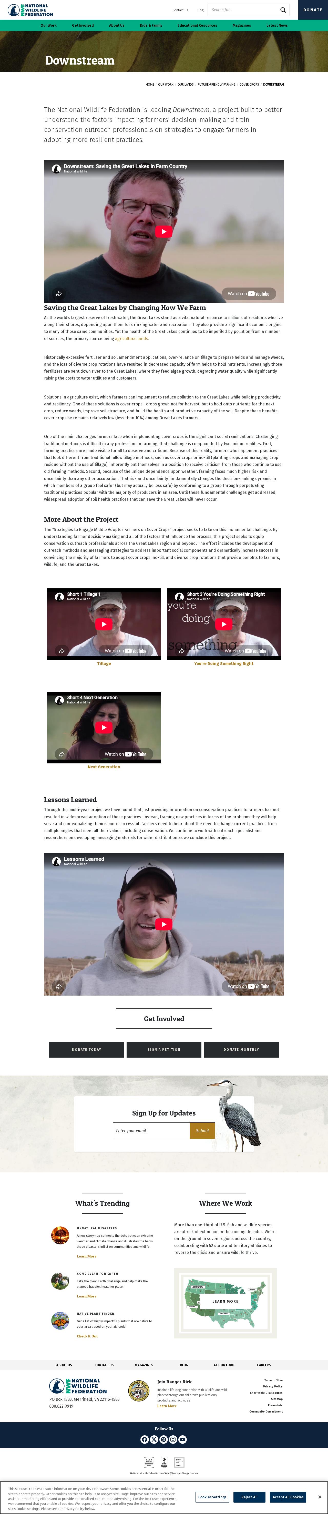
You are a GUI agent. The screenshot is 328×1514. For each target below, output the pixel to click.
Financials (275, 1405)
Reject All (249, 1497)
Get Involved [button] (83, 25)
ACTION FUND (224, 1365)
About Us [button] (117, 25)
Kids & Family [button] (151, 25)
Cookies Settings (212, 1497)
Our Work (165, 84)
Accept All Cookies (288, 1497)
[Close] (319, 1497)
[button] (202, 1130)
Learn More (87, 1256)
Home (150, 84)
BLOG (184, 1365)
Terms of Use (273, 1380)
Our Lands (186, 84)
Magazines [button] (242, 25)
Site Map (277, 1399)
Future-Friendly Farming (216, 84)
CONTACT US (104, 1365)
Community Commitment (266, 1411)
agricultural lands (131, 338)
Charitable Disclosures (266, 1393)
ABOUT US (64, 1365)
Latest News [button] (277, 25)
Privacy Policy (273, 1386)
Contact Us (180, 10)
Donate (313, 9)
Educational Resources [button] (197, 25)
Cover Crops (249, 84)
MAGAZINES (144, 1365)
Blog (200, 10)
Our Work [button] (48, 25)
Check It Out (87, 1336)
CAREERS (264, 1365)
